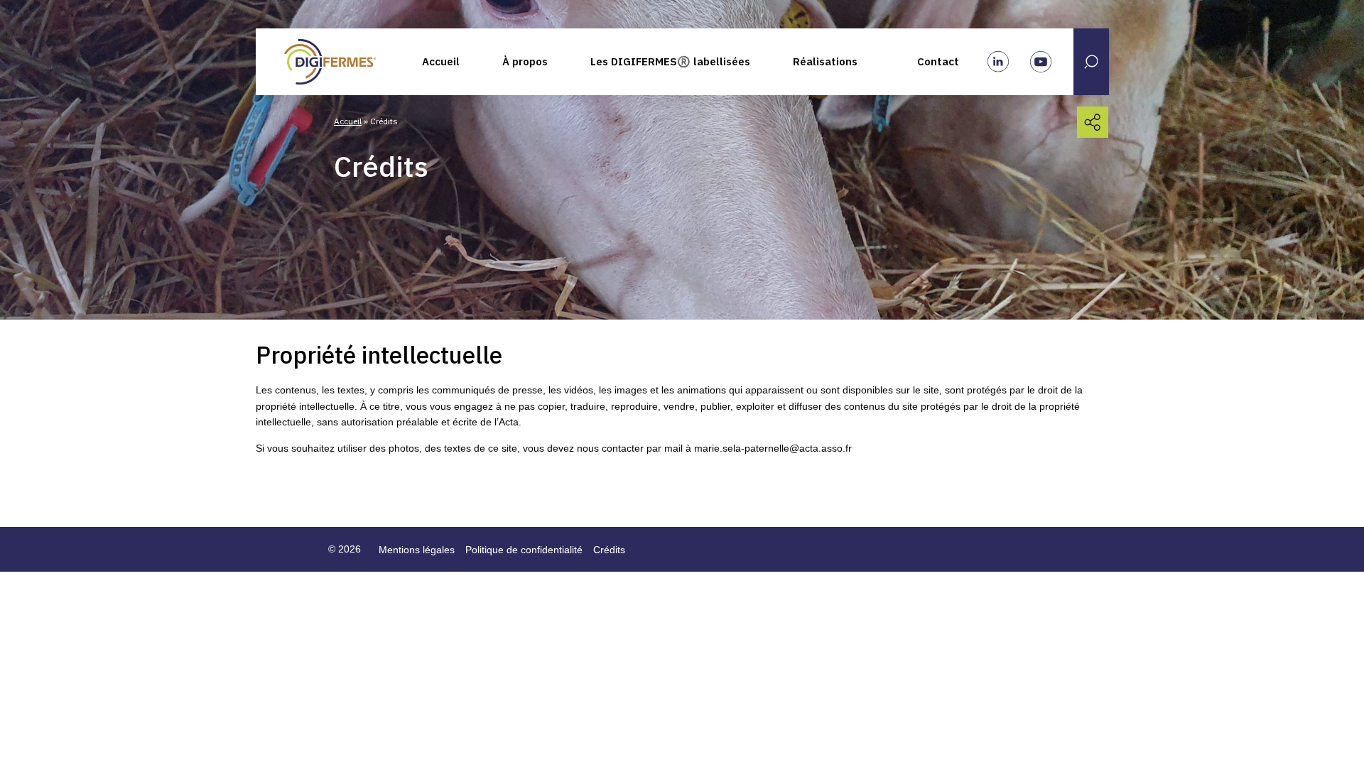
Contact (938, 61)
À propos (525, 61)
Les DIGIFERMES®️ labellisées (670, 61)
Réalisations (825, 61)
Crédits (609, 549)
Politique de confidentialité (524, 549)
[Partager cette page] (1092, 122)
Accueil (441, 61)
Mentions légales (417, 549)
